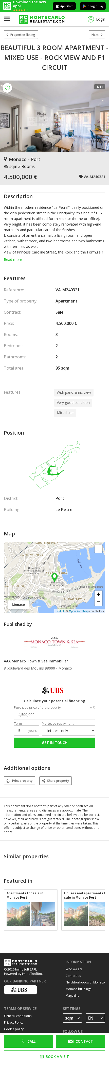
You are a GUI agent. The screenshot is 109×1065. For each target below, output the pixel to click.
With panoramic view (74, 392)
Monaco (65, 668)
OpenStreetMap (78, 611)
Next (95, 35)
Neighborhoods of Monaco (85, 982)
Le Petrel (65, 509)
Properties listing (22, 35)
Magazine (72, 995)
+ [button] (98, 594)
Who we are (74, 969)
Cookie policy (14, 1029)
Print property (22, 780)
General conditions (17, 1016)
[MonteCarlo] (42, 19)
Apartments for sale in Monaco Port (25, 895)
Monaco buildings (78, 989)
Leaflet (60, 611)
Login (100, 19)
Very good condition (73, 402)
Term (18, 723)
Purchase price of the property (37, 707)
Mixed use (65, 412)
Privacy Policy (13, 1022)
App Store (66, 6)
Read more (13, 259)
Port (60, 498)
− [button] (98, 602)
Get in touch (54, 742)
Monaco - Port (24, 159)
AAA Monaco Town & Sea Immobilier (36, 661)
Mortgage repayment (58, 723)
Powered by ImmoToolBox (23, 974)
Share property (58, 780)
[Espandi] (98, 549)
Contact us (73, 976)
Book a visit (57, 1056)
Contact (84, 1041)
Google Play (95, 6)
